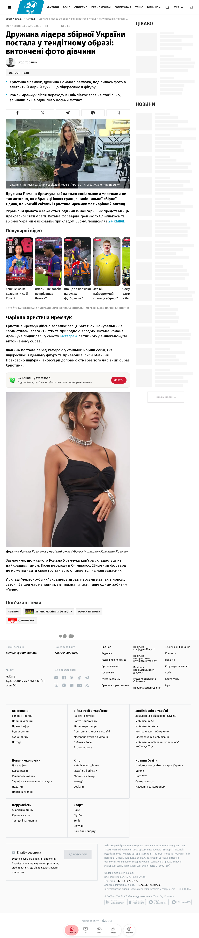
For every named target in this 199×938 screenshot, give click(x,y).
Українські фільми (85, 770)
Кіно (77, 760)
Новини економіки (26, 760)
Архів (168, 672)
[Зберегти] (118, 113)
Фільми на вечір (84, 776)
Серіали (79, 786)
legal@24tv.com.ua (150, 884)
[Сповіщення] (191, 7)
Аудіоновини (20, 737)
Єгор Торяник (27, 62)
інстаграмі (69, 336)
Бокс (67, 7)
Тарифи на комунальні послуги (32, 781)
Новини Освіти (146, 760)
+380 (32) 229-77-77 (126, 881)
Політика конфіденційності (143, 648)
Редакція (106, 653)
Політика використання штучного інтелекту (145, 658)
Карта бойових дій (85, 721)
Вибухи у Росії (83, 742)
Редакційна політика (113, 660)
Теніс (139, 7)
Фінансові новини (23, 776)
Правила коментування (147, 688)
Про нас (106, 647)
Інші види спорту (84, 831)
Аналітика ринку (22, 810)
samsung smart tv (181, 902)
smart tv (158, 902)
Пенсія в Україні (22, 792)
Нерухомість (21, 805)
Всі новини (20, 711)
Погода (16, 742)
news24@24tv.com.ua (21, 653)
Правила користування (115, 685)
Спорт (78, 805)
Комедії (78, 781)
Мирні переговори (85, 726)
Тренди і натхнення (24, 820)
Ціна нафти (19, 765)
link (56, 677)
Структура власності (177, 666)
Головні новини (22, 715)
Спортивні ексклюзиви (92, 7)
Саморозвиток (144, 781)
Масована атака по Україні (91, 737)
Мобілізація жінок (147, 726)
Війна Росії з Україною (91, 711)
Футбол (53, 7)
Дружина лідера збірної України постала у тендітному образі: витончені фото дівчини (84, 19)
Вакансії (170, 660)
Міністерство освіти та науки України (159, 765)
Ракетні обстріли (84, 715)
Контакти (170, 653)
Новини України (22, 721)
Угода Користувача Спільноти (144, 680)
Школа (139, 770)
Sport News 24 (14, 19)
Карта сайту (172, 679)
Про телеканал (110, 666)
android (114, 902)
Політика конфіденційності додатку (143, 670)
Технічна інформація (177, 647)
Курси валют (20, 770)
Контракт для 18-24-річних (152, 731)
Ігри (167, 685)
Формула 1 (123, 7)
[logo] (30, 7)
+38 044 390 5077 (67, 653)
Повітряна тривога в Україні (92, 731)
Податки (17, 786)
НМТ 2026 (141, 776)
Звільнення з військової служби (155, 715)
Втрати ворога (83, 747)
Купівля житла (21, 815)
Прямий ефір (20, 726)
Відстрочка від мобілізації (152, 737)
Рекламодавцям (110, 679)
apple (136, 902)
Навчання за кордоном (150, 786)
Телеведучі (107, 672)
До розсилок (78, 854)
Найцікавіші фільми (86, 765)
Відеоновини (20, 731)
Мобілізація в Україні (151, 711)
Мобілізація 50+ (145, 721)
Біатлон (79, 826)
